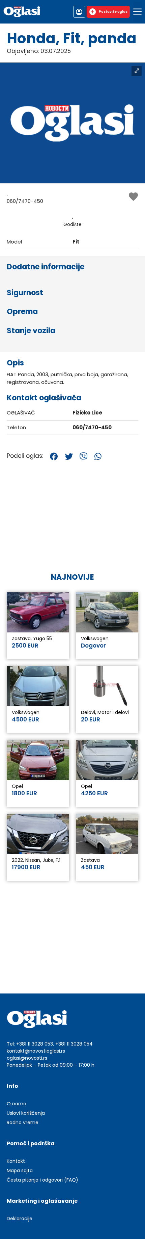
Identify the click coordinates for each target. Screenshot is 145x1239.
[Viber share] (84, 456)
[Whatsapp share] (98, 456)
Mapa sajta (20, 1170)
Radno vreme (22, 1122)
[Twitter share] (69, 456)
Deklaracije (19, 1218)
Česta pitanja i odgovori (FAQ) (42, 1180)
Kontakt (16, 1161)
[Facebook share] (54, 456)
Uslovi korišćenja (26, 1113)
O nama (16, 1103)
